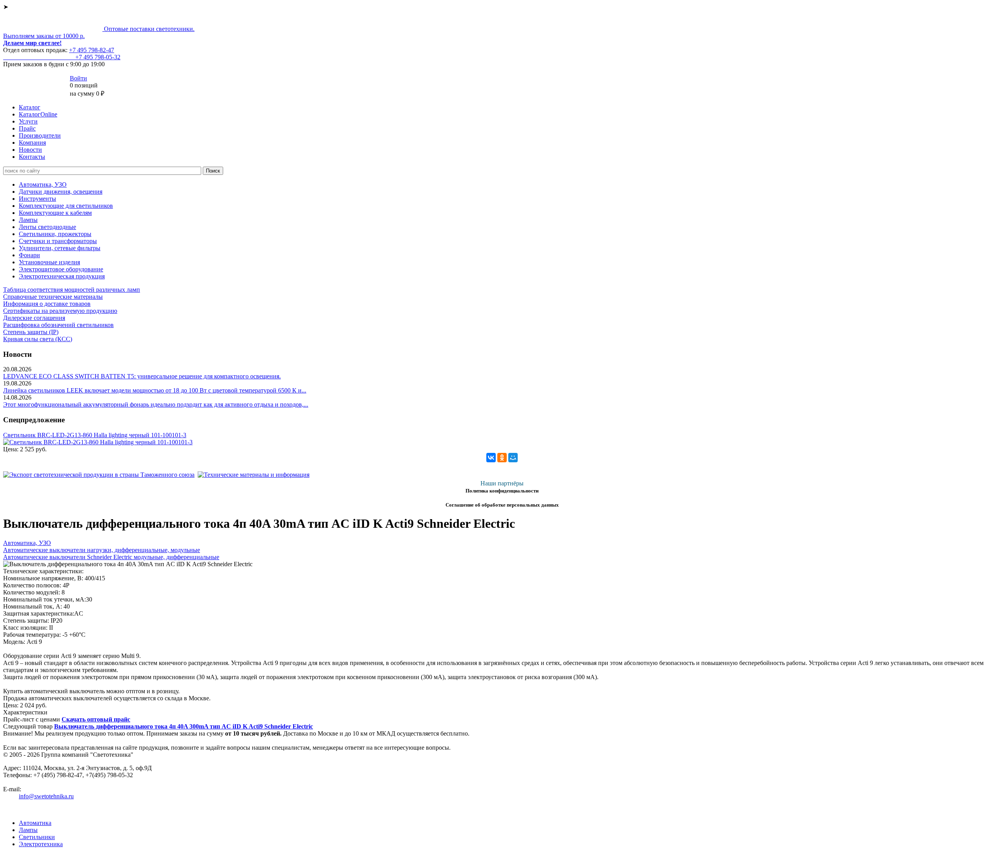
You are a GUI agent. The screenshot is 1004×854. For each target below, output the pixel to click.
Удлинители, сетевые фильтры (59, 248)
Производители (40, 135)
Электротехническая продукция (62, 276)
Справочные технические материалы (53, 296)
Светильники (37, 837)
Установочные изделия (49, 262)
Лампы (28, 219)
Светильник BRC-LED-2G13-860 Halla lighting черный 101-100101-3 (94, 435)
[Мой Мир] (513, 457)
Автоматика (35, 822)
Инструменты (37, 198)
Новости (30, 149)
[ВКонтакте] (491, 457)
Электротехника (41, 844)
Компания (32, 142)
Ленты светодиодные (47, 226)
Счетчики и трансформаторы (58, 241)
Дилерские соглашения (34, 317)
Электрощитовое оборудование (61, 269)
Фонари (29, 255)
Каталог (29, 107)
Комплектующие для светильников (66, 205)
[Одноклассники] (502, 457)
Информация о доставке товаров (47, 303)
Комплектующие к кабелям (55, 212)
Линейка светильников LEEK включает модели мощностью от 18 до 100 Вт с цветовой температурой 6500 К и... (154, 390)
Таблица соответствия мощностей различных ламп (71, 289)
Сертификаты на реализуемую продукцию (60, 310)
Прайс (27, 128)
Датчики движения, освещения (60, 191)
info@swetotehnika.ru (46, 796)
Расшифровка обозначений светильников (58, 325)
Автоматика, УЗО (43, 184)
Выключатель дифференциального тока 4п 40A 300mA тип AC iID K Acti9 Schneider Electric (183, 726)
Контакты (32, 156)
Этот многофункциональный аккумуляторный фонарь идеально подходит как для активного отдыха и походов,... (155, 404)
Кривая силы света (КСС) (37, 339)
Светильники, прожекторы (55, 234)
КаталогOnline (38, 114)
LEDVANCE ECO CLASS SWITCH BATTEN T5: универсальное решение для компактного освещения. (142, 376)
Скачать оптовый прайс (96, 719)
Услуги (28, 121)
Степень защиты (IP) (30, 332)
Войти (78, 78)
